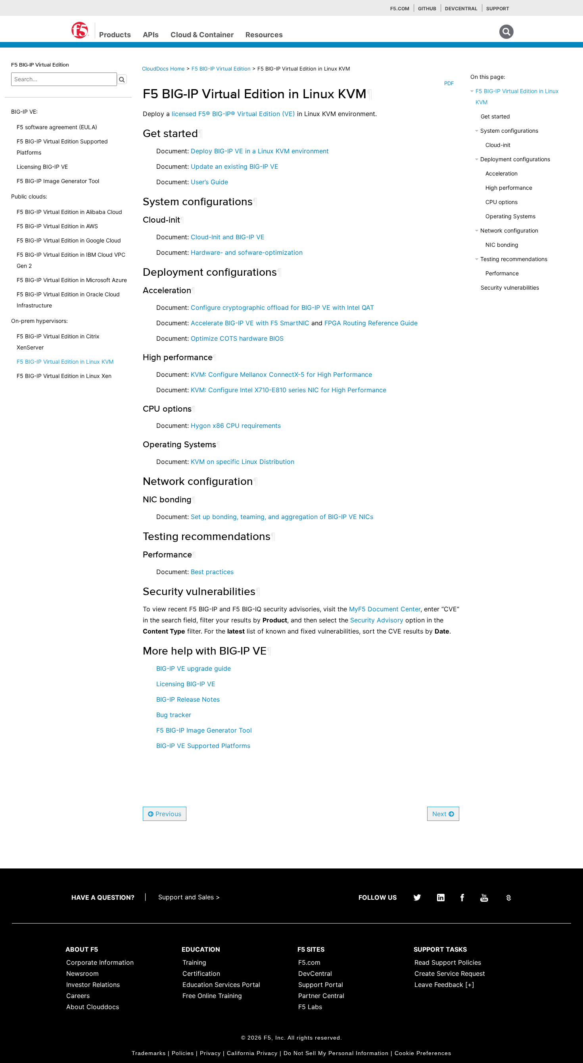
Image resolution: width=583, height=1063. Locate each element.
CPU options (501, 201)
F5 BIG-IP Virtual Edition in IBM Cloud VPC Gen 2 (71, 260)
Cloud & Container (202, 35)
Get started (495, 116)
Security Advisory (376, 620)
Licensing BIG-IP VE (42, 166)
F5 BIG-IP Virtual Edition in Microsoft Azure (72, 280)
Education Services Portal (221, 985)
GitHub (427, 8)
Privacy (210, 1053)
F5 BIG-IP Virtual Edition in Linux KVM (65, 361)
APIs (151, 35)
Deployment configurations (515, 159)
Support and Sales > (189, 897)
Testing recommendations (513, 259)
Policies (183, 1053)
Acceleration (501, 173)
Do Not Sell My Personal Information (336, 1053)
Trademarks (149, 1053)
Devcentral (461, 8)
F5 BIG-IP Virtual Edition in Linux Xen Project (64, 381)
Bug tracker (173, 715)
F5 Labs (310, 1007)
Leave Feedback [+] (444, 985)
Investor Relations (93, 985)
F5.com (399, 8)
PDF (449, 83)
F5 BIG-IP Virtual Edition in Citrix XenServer (58, 342)
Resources (264, 35)
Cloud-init (497, 144)
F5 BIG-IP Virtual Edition (222, 68)
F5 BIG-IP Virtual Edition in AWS (57, 226)
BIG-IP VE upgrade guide (193, 668)
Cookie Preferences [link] (423, 1053)
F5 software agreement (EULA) (57, 127)
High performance (508, 187)
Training (194, 962)
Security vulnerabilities (510, 287)
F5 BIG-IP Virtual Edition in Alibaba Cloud (69, 211)
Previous (167, 814)
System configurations (509, 130)
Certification (201, 973)
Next (440, 814)
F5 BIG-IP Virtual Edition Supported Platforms (62, 147)
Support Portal (320, 985)
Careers (78, 996)
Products (115, 35)
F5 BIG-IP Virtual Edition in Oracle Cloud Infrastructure (68, 300)
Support (497, 8)
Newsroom (82, 973)
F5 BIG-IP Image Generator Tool (58, 180)
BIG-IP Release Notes (188, 699)
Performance (502, 273)
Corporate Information (100, 962)
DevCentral (315, 973)
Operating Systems (510, 216)
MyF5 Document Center (384, 609)
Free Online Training (212, 996)
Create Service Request (449, 973)
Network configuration (509, 230)
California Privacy (252, 1053)
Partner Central (321, 996)
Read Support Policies (447, 962)
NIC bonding (501, 244)
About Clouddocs (92, 1007)
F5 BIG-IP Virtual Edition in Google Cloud (69, 240)
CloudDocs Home (163, 68)
